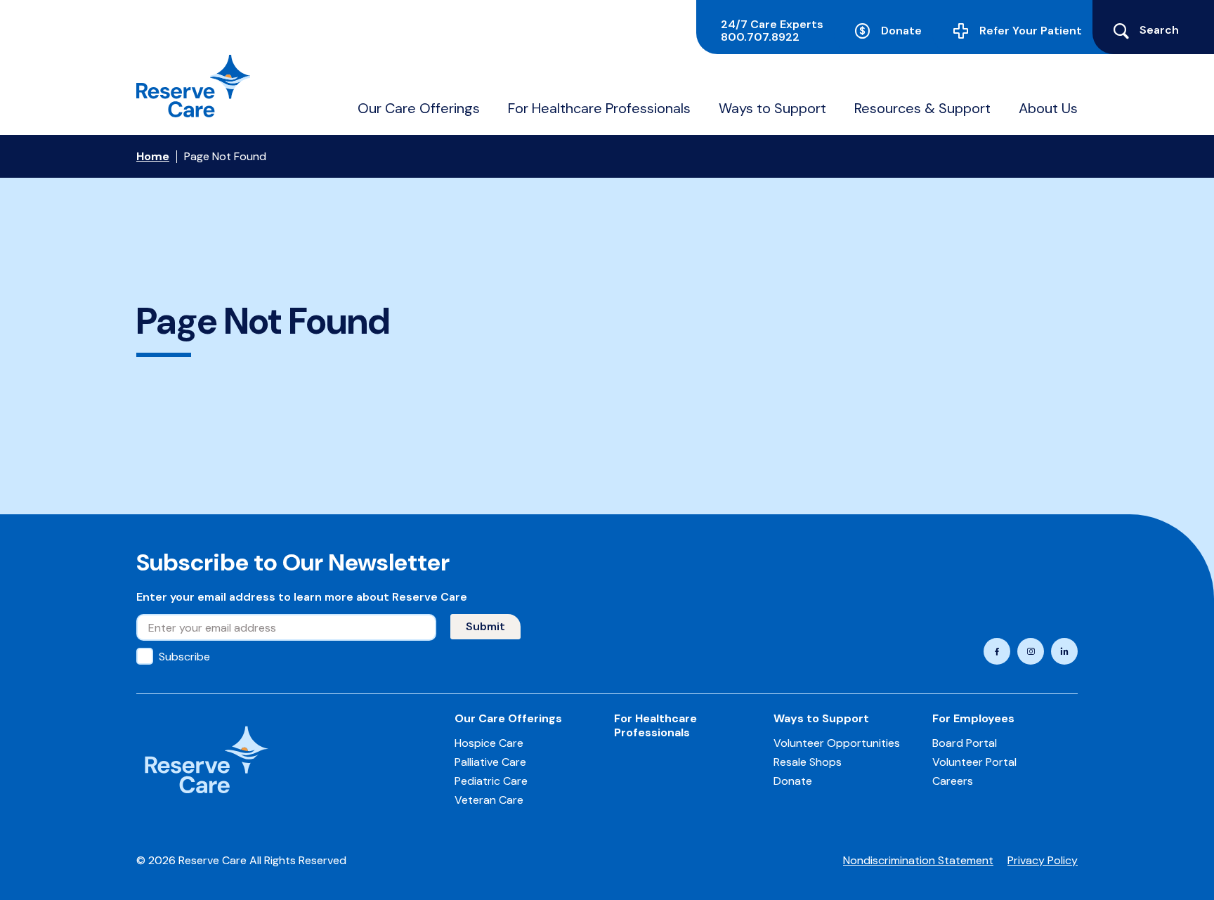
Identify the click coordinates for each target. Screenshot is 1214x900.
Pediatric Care (491, 781)
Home (152, 156)
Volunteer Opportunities (837, 743)
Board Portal (964, 743)
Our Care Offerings (419, 108)
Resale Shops (808, 762)
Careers (952, 781)
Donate (901, 30)
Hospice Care (489, 743)
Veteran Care (489, 800)
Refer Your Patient (1030, 30)
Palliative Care (490, 762)
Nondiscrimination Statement (918, 860)
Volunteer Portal (974, 762)
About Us (1048, 108)
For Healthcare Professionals (599, 108)
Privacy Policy (1042, 860)
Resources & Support (922, 108)
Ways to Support (772, 108)
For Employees (973, 718)
